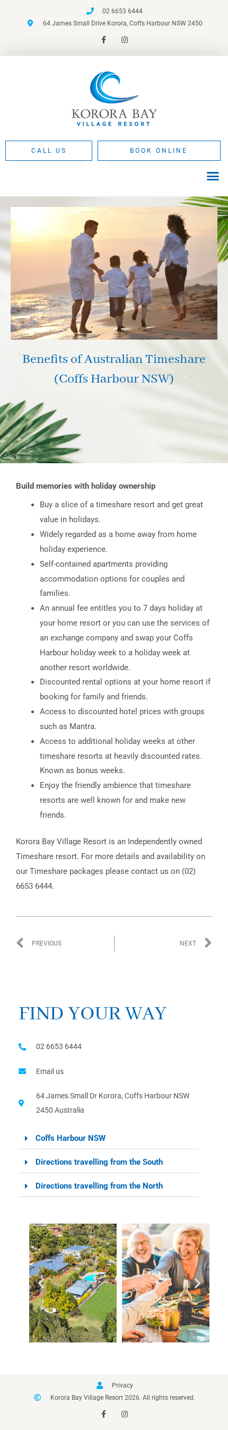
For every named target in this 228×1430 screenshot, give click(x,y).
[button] (213, 176)
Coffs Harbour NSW (71, 1138)
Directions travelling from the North (99, 1186)
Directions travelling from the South (99, 1162)
